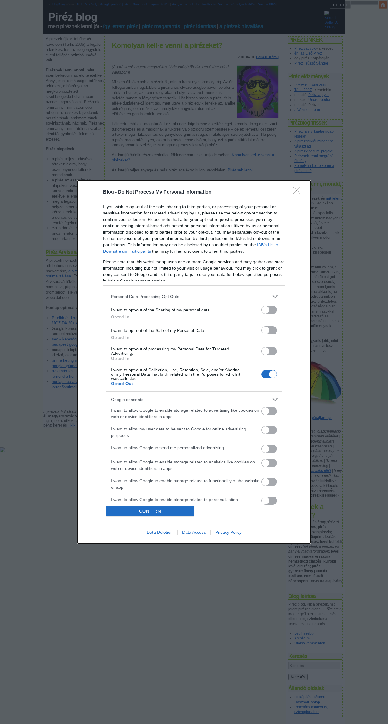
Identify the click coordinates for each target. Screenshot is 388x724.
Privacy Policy (228, 532)
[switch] (269, 310)
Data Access (194, 532)
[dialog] (194, 362)
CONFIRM (150, 511)
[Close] (299, 192)
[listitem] (194, 296)
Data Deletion (160, 532)
